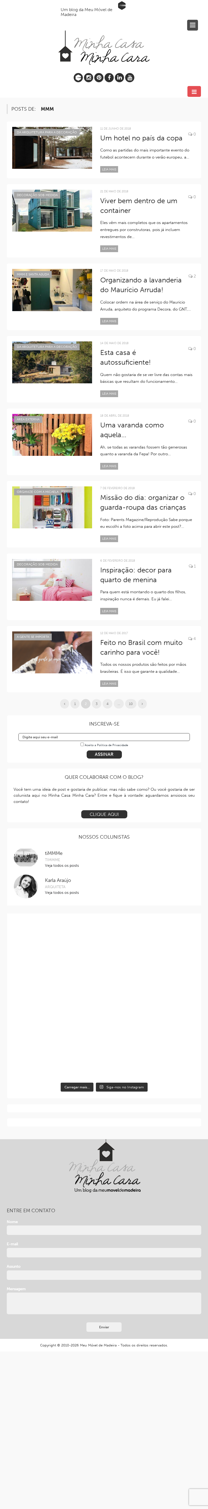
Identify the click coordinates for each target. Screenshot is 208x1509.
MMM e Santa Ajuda (33, 274)
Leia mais (109, 169)
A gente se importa (33, 637)
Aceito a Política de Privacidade (106, 745)
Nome (12, 1222)
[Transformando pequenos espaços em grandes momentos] (150, 1053)
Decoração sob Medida (37, 195)
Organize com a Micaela (37, 492)
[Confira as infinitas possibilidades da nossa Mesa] (58, 948)
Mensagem (16, 1289)
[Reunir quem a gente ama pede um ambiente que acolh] (58, 1001)
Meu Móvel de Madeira (98, 1345)
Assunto (14, 1266)
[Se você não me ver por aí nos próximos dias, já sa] (150, 1001)
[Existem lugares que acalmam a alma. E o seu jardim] (58, 1053)
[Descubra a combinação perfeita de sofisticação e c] (150, 948)
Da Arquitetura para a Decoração (47, 132)
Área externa (28, 419)
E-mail (12, 1244)
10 (131, 704)
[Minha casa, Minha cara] (104, 35)
